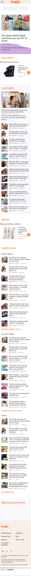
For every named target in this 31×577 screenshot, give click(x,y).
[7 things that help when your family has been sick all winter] (4, 171)
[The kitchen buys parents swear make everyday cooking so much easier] (16, 100)
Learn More (10, 569)
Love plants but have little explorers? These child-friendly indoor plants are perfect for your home (18, 466)
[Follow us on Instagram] (7, 551)
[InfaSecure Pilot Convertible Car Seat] (9, 71)
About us (4, 540)
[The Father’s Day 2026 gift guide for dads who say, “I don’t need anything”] (4, 156)
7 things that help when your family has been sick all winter (19, 170)
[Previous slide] (2, 72)
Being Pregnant (14, 143)
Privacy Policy (5, 536)
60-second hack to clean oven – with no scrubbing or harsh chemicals (19, 456)
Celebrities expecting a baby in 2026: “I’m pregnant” (18, 185)
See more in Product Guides (11, 411)
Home (11, 470)
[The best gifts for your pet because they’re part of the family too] (4, 134)
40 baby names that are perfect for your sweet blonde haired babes (17, 141)
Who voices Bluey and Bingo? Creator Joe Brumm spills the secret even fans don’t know (19, 439)
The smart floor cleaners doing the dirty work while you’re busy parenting (18, 475)
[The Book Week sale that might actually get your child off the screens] (4, 386)
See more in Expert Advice (10, 329)
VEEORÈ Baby (21, 227)
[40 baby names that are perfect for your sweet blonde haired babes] (4, 141)
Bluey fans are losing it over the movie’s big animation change (18, 208)
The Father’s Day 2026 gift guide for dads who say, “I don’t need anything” (18, 156)
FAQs (17, 536)
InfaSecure (21, 65)
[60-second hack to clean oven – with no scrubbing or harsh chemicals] (4, 457)
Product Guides (6, 114)
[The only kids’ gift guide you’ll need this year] (4, 396)
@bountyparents (13, 502)
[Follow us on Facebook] (2, 551)
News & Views (13, 128)
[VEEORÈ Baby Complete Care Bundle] (9, 233)
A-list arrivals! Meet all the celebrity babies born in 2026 (19, 192)
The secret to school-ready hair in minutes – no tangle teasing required (18, 148)
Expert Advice (13, 150)
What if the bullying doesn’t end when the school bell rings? (18, 178)
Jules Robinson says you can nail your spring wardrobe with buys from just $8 (18, 126)
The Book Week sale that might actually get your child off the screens (18, 385)
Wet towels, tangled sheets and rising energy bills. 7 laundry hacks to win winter (18, 484)
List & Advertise (6, 533)
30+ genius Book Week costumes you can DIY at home (14, 38)
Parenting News (14, 158)
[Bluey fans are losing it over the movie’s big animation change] (4, 209)
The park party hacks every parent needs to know (18, 448)
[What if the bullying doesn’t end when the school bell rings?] (4, 179)
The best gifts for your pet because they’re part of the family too (18, 133)
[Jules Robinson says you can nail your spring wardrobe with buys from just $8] (4, 126)
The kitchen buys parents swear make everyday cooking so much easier (14, 111)
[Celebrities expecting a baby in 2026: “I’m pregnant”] (4, 186)
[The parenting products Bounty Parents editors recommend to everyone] (4, 404)
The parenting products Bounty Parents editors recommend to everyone (17, 403)
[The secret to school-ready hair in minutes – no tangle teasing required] (4, 149)
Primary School (6, 44)
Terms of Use (20, 540)
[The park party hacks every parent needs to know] (4, 449)
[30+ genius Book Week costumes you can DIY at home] (15, 23)
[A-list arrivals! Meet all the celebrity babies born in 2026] (4, 194)
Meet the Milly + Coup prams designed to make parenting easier (19, 163)
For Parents (13, 135)
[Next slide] (28, 72)
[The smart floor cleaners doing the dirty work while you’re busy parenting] (4, 476)
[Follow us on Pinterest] (11, 551)
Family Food (13, 451)
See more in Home (7, 492)
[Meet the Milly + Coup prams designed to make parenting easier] (4, 164)
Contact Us (19, 533)
